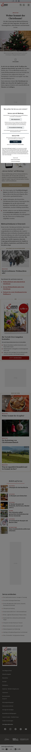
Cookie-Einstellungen (15, 161)
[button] (15, 141)
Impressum (15, 158)
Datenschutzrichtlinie (15, 159)
